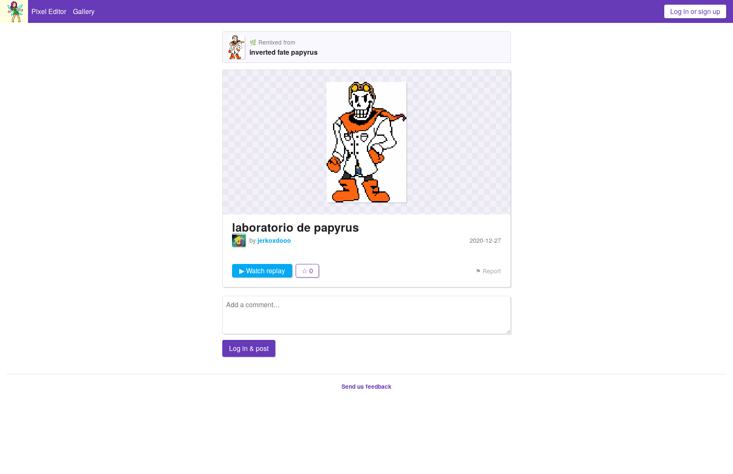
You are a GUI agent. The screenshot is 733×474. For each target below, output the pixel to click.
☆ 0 (307, 270)
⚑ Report (488, 270)
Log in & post (249, 348)
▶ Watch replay (262, 270)
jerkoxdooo (274, 240)
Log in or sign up (695, 11)
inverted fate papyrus (283, 52)
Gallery (84, 11)
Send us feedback (366, 386)
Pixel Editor (48, 11)
